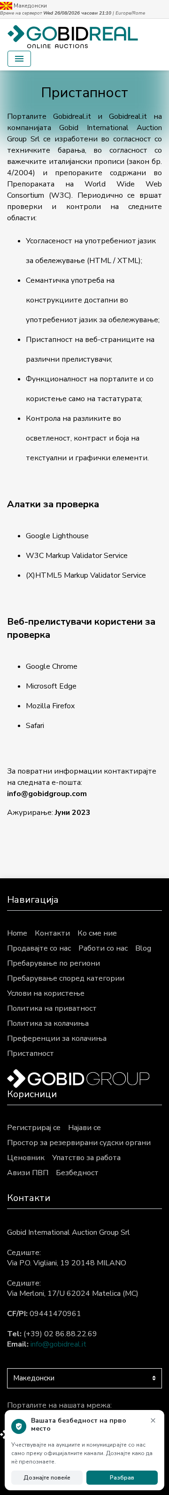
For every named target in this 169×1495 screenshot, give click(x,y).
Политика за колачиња (48, 1023)
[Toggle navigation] (19, 59)
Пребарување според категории (65, 978)
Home (17, 933)
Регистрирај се (34, 1128)
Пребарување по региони (53, 963)
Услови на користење (45, 993)
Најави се (84, 1128)
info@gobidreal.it (58, 1344)
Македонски (29, 5)
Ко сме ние (97, 933)
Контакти (52, 933)
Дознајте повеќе (46, 1477)
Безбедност (77, 1173)
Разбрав (122, 1477)
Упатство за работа (86, 1158)
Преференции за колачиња (57, 1038)
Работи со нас (103, 948)
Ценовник (26, 1158)
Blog (143, 948)
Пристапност (30, 1053)
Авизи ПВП (27, 1173)
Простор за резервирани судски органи (79, 1143)
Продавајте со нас (39, 948)
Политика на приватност (52, 1008)
